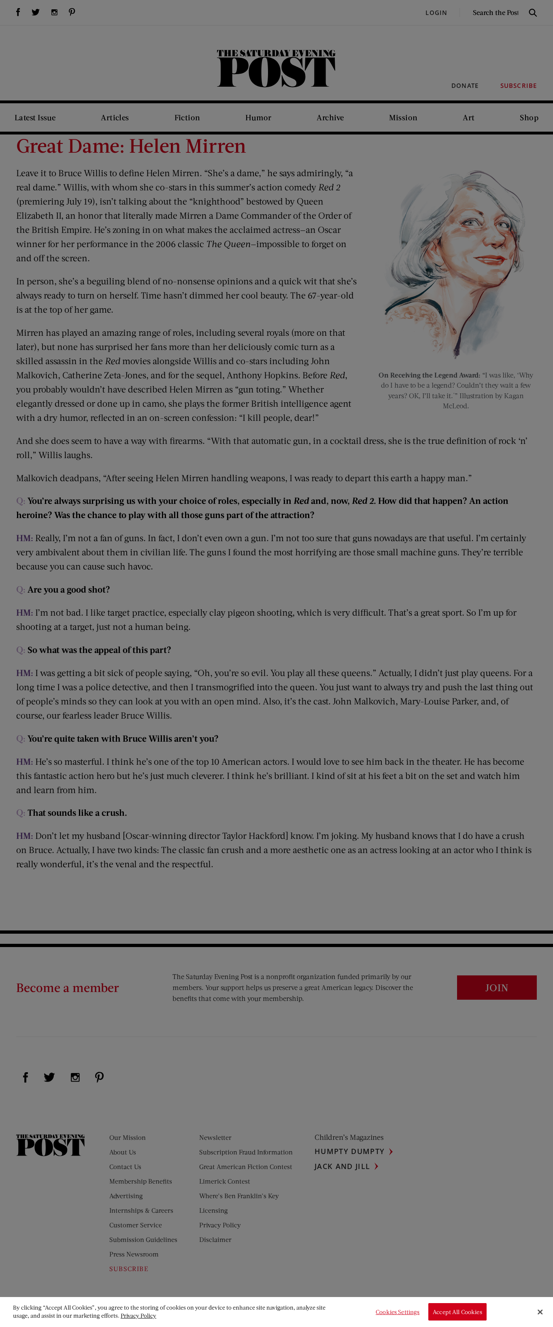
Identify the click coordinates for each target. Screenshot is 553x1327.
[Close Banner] (540, 1312)
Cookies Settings (397, 1311)
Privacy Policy (138, 1315)
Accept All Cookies (457, 1311)
